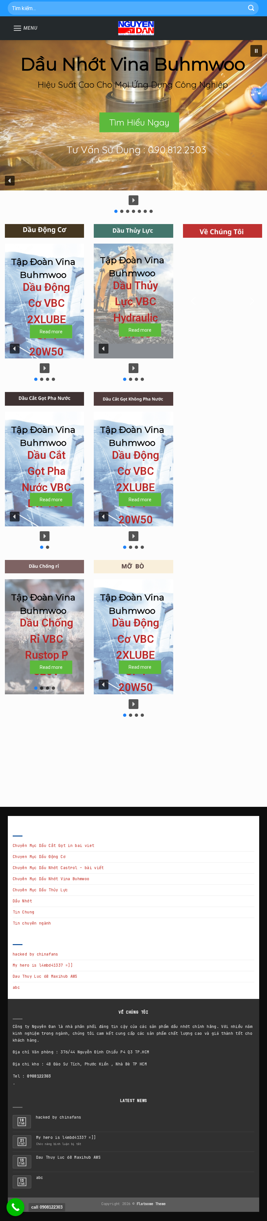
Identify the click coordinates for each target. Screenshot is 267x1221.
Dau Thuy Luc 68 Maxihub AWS (45, 976)
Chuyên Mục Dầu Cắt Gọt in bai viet (53, 845)
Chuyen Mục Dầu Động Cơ (39, 856)
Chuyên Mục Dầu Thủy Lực (40, 890)
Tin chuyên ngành (32, 923)
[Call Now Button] (15, 1207)
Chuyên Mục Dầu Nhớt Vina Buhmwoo (51, 879)
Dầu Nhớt (22, 901)
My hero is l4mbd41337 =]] (43, 965)
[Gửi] (251, 8)
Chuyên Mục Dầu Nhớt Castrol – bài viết (58, 867)
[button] (256, 51)
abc (16, 987)
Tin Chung (23, 912)
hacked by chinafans (35, 954)
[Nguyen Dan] (136, 28)
